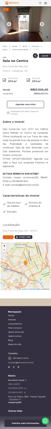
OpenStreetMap (35, 289)
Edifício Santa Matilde (20, 50)
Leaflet (23, 289)
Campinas (35, 46)
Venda (24, 46)
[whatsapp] (45, 420)
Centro (5, 50)
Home (5, 46)
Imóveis (14, 46)
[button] (25, 104)
